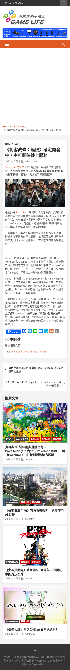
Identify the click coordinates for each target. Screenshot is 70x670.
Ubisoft (42, 351)
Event (9, 439)
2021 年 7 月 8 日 (14, 161)
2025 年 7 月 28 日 (14, 634)
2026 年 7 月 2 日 (14, 459)
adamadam (31, 161)
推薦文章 (35, 439)
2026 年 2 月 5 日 (14, 519)
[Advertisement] (35, 88)
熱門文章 (46, 439)
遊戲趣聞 (36, 502)
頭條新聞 (57, 439)
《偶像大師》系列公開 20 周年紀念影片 (32, 629)
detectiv (29, 459)
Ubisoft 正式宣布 (14, 167)
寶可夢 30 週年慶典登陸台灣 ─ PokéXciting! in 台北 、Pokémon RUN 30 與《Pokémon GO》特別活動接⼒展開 (35, 451)
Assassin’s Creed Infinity (24, 351)
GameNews (12, 144)
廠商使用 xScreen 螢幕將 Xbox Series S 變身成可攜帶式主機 (36, 369)
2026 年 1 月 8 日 (14, 578)
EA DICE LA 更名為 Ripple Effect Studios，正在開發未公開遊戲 (34, 384)
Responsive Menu (63, 3)
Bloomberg (22, 212)
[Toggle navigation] (7, 44)
